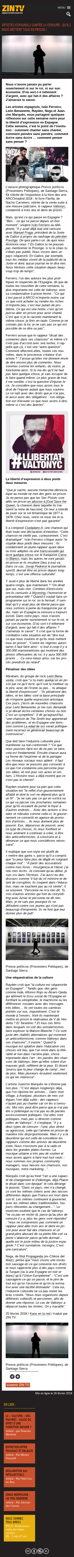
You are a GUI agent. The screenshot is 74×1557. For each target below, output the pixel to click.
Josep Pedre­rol (36, 566)
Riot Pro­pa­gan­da (31, 1256)
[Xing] (12, 1376)
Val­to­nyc (59, 206)
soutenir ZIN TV (18, 1385)
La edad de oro (34, 726)
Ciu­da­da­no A (34, 528)
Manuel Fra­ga (23, 232)
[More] (17, 1376)
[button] (61, 7)
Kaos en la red (40, 1313)
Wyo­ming (38, 593)
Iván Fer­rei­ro (40, 225)
